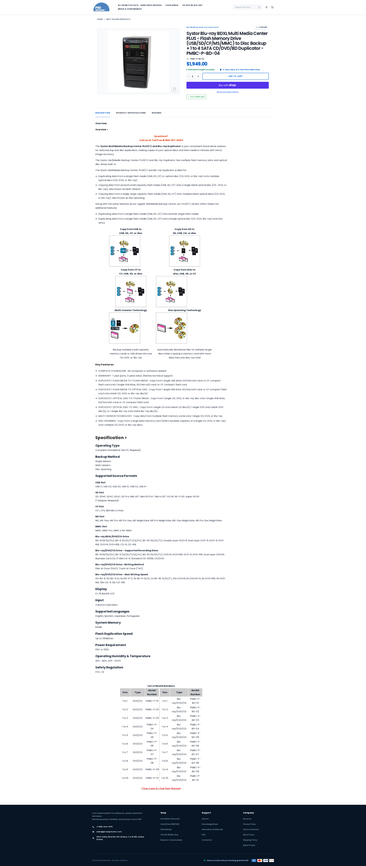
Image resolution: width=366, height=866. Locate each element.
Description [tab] (102, 112)
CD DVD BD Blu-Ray (169, 834)
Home (100, 19)
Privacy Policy (249, 824)
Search (205, 818)
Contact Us (207, 840)
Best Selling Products (118, 19)
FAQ (203, 834)
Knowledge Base (210, 824)
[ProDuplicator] (101, 7)
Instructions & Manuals (212, 829)
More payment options (227, 91)
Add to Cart (235, 76)
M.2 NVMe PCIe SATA (170, 818)
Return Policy (249, 845)
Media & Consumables (171, 840)
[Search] (259, 7)
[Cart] (272, 7)
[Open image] (174, 89)
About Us (247, 818)
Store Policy (248, 834)
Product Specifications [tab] (131, 112)
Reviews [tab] (156, 112)
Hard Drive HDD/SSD (170, 824)
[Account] (266, 7)
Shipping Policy (250, 840)
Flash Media (166, 829)
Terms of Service (251, 829)
